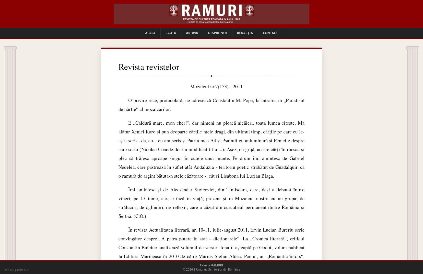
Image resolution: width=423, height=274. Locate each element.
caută (170, 33)
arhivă (192, 33)
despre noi (217, 33)
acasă (150, 33)
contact (270, 33)
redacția (245, 33)
